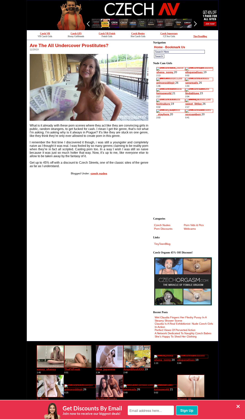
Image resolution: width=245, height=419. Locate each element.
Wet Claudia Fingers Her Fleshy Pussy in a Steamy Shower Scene (181, 319)
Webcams (190, 228)
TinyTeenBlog (200, 36)
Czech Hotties (138, 33)
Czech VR (45, 33)
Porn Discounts (163, 228)
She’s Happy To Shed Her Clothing (176, 336)
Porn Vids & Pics (194, 225)
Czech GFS (76, 33)
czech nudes (99, 173)
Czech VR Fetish (107, 33)
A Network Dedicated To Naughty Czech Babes (183, 333)
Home (158, 47)
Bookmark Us (175, 47)
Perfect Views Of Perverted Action (175, 330)
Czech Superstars (169, 33)
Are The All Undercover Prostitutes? (69, 45)
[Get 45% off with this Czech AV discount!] (122, 29)
